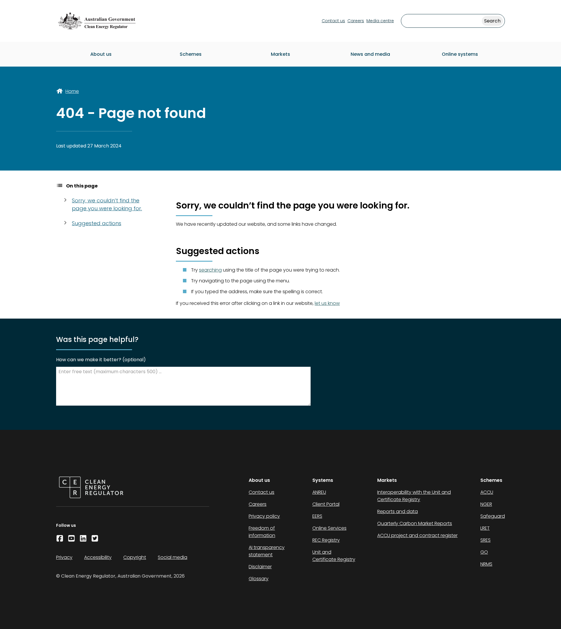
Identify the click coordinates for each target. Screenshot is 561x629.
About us (101, 54)
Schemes (191, 54)
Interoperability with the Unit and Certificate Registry (414, 496)
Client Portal (326, 504)
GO (484, 552)
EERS (317, 516)
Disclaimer (260, 566)
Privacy (64, 557)
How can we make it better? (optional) (101, 359)
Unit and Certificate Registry (333, 556)
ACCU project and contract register (417, 535)
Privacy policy (264, 516)
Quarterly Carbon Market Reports (414, 523)
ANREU (319, 492)
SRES (485, 540)
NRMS (486, 564)
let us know (327, 303)
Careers (355, 21)
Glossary (259, 578)
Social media (172, 557)
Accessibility (98, 557)
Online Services (329, 528)
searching (210, 270)
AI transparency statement (267, 551)
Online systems (460, 54)
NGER (486, 504)
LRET (485, 528)
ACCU (486, 492)
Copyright (134, 557)
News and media (370, 54)
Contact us (333, 21)
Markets (280, 54)
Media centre (380, 21)
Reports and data (397, 511)
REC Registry (326, 540)
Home (72, 91)
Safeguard (492, 516)
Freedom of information (262, 532)
